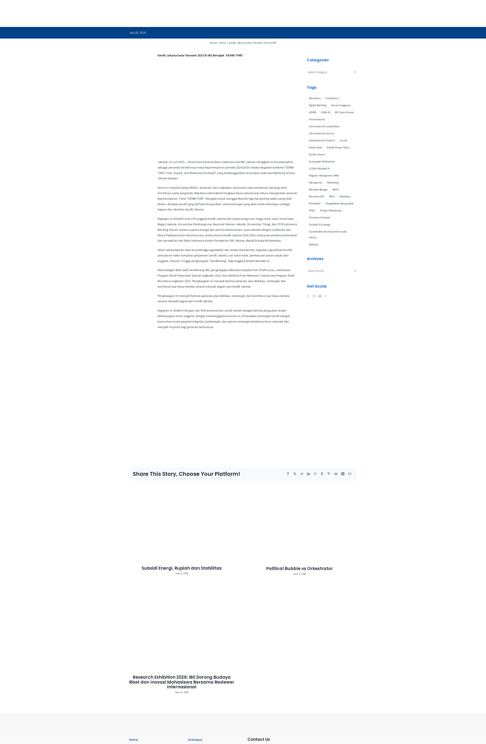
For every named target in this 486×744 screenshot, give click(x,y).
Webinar (314, 244)
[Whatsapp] (325, 296)
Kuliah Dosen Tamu (338, 147)
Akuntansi (315, 98)
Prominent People (319, 217)
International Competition (324, 126)
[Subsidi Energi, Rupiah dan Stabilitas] (184, 523)
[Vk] (335, 474)
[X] (294, 474)
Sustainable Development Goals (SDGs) (328, 234)
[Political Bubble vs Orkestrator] (302, 524)
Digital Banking (318, 105)
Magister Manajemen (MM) (324, 175)
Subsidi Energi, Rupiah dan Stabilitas (182, 568)
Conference (332, 98)
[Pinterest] (328, 474)
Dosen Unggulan (341, 105)
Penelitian (315, 203)
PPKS (312, 210)
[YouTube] (319, 296)
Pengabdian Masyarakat (339, 203)
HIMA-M (325, 112)
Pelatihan (345, 196)
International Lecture (321, 133)
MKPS (335, 189)
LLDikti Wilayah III (319, 168)
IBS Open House (344, 112)
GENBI (312, 112)
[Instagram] (314, 296)
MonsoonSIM (316, 196)
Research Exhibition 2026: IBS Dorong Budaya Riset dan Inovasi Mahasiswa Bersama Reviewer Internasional (181, 682)
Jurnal (343, 140)
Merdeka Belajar (318, 189)
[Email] (349, 474)
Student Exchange (320, 224)
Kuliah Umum (317, 154)
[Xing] (342, 474)
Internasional (317, 119)
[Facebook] (308, 296)
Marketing (333, 182)
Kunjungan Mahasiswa (322, 161)
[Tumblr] (322, 474)
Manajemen (315, 182)
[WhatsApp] (315, 474)
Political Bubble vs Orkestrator (299, 569)
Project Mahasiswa (331, 210)
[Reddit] (301, 474)
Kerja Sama (315, 147)
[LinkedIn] (308, 474)
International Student (322, 140)
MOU (332, 196)
